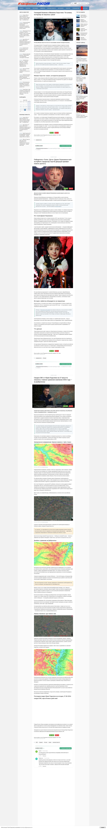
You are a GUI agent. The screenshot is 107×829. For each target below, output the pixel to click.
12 (23, 106)
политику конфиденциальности (26, 827)
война (50, 742)
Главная (21, 8)
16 (29, 106)
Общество (42, 8)
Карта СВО (85, 8)
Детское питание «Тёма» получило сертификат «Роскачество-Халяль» (25, 70)
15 (28, 106)
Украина (40, 742)
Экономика (35, 8)
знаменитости (38, 139)
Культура (68, 8)
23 (29, 108)
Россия (44, 358)
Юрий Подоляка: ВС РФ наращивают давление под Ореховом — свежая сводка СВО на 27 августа (25, 135)
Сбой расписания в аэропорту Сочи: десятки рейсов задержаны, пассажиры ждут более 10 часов (25, 77)
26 (23, 109)
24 (20, 109)
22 (28, 108)
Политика (28, 8)
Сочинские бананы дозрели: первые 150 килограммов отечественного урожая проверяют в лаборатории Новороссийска (25, 25)
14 (26, 106)
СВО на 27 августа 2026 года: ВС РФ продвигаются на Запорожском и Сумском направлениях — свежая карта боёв (25, 142)
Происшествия (76, 8)
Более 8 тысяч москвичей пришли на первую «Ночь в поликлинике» (24, 49)
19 (23, 108)
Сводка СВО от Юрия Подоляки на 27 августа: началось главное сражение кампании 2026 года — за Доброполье (25, 17)
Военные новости (51, 8)
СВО (37, 742)
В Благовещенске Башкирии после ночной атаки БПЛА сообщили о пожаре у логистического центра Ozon (25, 84)
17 (20, 108)
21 (26, 108)
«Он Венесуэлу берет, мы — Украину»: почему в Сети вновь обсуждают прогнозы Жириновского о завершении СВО (24, 63)
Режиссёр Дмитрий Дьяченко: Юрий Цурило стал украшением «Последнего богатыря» (25, 56)
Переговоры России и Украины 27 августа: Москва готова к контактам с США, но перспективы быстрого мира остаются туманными (25, 33)
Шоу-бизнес (61, 8)
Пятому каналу (58, 206)
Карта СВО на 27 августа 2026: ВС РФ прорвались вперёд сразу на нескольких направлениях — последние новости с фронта (25, 42)
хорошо (102, 827)
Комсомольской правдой (45, 309)
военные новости (56, 742)
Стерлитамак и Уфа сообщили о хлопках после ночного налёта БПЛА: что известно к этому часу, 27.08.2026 (25, 92)
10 (20, 106)
